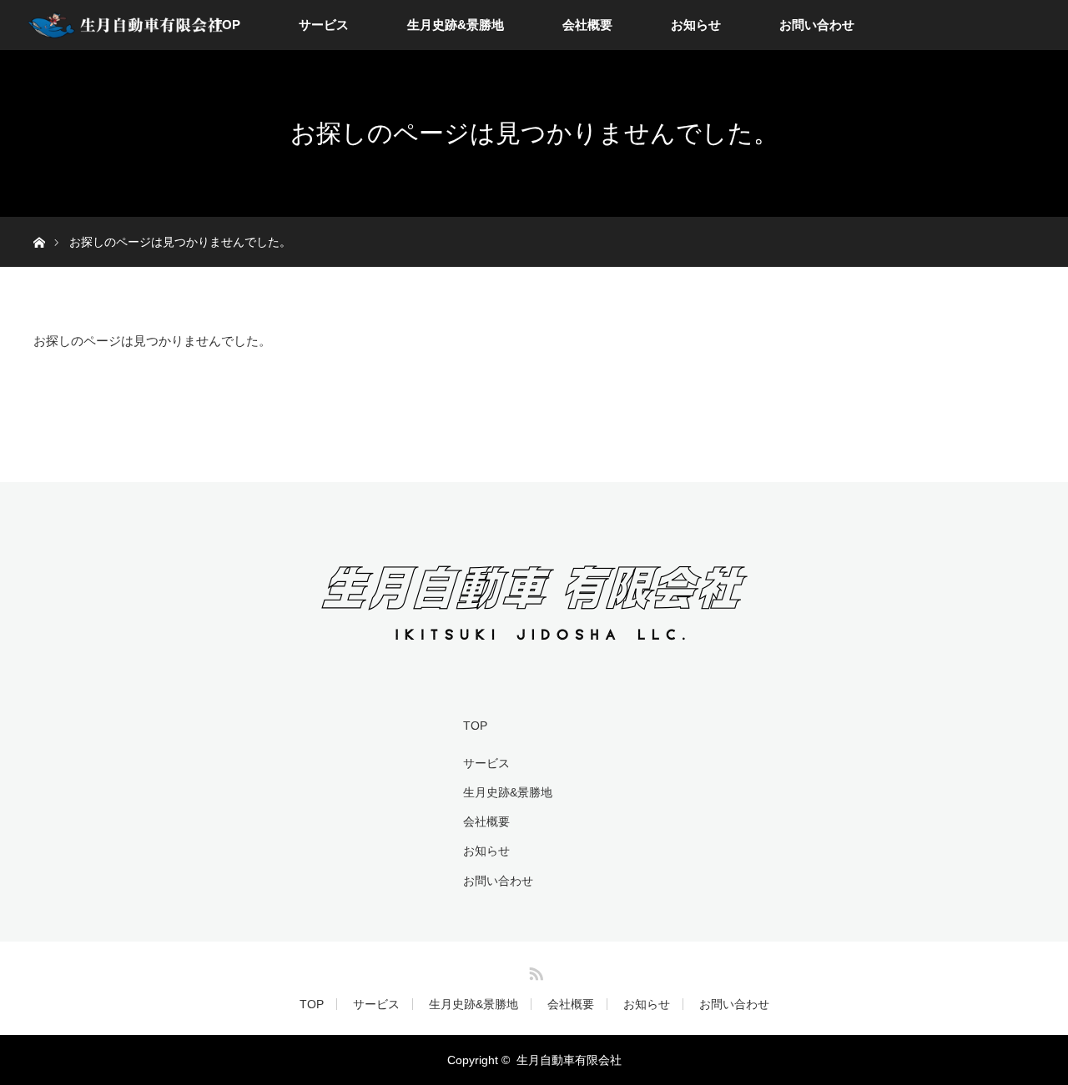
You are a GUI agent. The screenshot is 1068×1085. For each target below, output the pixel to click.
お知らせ (696, 25)
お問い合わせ (816, 25)
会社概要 (587, 25)
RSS (534, 970)
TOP (227, 25)
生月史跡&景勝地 (455, 25)
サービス (324, 25)
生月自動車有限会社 (569, 1060)
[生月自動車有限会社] (534, 644)
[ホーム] (38, 223)
